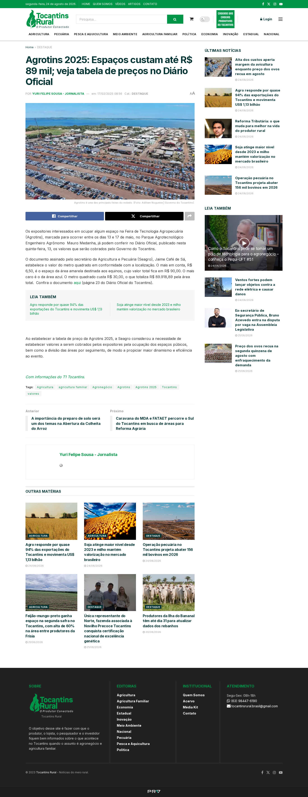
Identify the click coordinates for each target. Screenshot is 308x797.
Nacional (271, 34)
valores (33, 393)
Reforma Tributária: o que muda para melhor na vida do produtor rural (257, 126)
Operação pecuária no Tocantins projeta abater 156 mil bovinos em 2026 (168, 549)
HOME (86, 4)
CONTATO (150, 4)
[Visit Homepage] (47, 19)
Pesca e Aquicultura (91, 34)
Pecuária (61, 34)
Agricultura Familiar (159, 34)
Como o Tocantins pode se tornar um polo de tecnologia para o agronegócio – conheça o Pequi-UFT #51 (243, 254)
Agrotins (123, 387)
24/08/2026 (36, 565)
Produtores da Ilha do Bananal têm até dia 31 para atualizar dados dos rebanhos (169, 621)
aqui (78, 282)
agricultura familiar (73, 387)
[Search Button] (175, 19)
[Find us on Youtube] (281, 4)
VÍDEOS (120, 4)
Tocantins (169, 387)
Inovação (231, 34)
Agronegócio (102, 387)
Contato (189, 713)
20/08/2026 (153, 632)
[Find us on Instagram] (275, 4)
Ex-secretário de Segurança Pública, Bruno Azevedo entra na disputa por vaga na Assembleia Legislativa (257, 320)
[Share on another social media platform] (190, 216)
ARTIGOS (134, 4)
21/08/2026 (35, 642)
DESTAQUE (44, 47)
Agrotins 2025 (146, 387)
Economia (209, 34)
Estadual (251, 34)
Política (189, 34)
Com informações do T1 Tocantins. (55, 377)
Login (267, 19)
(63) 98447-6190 (243, 701)
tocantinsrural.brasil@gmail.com (255, 706)
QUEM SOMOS (103, 4)
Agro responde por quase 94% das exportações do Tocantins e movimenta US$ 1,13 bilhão (66, 309)
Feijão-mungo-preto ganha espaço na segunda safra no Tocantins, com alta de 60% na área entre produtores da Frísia (50, 626)
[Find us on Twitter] (268, 4)
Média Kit (190, 707)
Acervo (189, 701)
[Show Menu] (280, 19)
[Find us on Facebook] (263, 4)
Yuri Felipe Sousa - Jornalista (58, 93)
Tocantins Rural (46, 772)
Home (29, 47)
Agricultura (39, 34)
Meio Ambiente (125, 34)
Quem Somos (194, 695)
